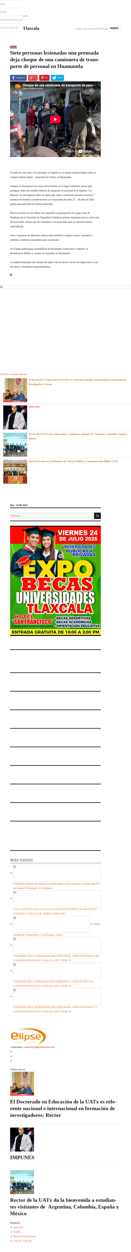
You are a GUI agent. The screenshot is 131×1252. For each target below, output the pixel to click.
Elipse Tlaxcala (24, 28)
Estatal (3, 12)
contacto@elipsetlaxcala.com (39, 1047)
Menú (114, 28)
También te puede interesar (13, 374)
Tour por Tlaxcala (9, 27)
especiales (18, 1227)
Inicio (3, 4)
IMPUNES (34, 407)
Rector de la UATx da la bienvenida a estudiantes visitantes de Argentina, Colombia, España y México (64, 1206)
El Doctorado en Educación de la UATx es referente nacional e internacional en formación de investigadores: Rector (63, 1108)
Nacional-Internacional (11, 19)
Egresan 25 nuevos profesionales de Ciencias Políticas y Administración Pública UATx (74, 461)
